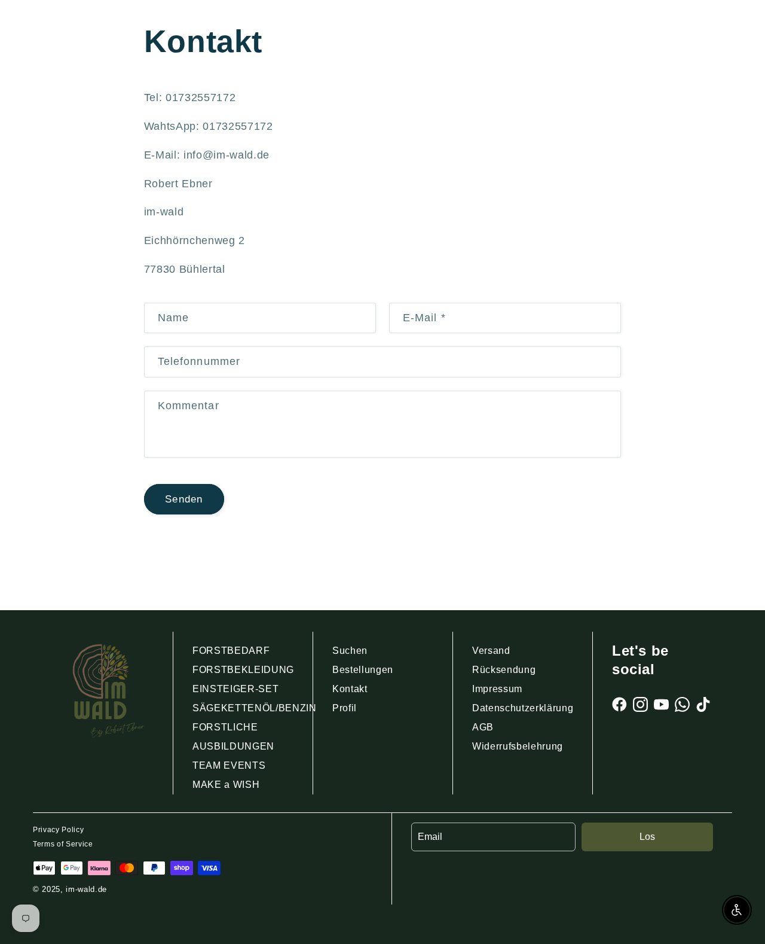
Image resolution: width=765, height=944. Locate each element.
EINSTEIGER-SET (235, 689)
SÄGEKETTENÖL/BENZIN (254, 708)
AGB (483, 727)
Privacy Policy (58, 830)
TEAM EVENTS (228, 765)
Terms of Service (63, 844)
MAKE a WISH (225, 784)
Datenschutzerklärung (522, 708)
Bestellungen (362, 670)
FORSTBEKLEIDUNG (243, 670)
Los (647, 837)
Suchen (350, 650)
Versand (491, 650)
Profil (344, 708)
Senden (184, 499)
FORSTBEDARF (231, 650)
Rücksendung (504, 670)
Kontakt (350, 689)
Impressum (497, 689)
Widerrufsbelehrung (517, 746)
